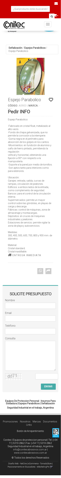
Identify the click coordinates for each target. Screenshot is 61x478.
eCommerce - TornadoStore (40, 463)
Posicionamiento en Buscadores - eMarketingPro (29, 467)
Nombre (10, 300)
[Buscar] (52, 17)
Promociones (10, 421)
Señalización (15, 47)
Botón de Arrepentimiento (30, 431)
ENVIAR (48, 386)
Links (29, 424)
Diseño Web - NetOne (17, 463)
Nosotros (25, 421)
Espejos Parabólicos (35, 47)
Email (8, 313)
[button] (56, 3)
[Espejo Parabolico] (30, 76)
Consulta (10, 338)
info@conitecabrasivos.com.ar (30, 449)
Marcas (37, 421)
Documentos (50, 421)
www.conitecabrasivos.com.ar (30, 452)
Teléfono (10, 325)
